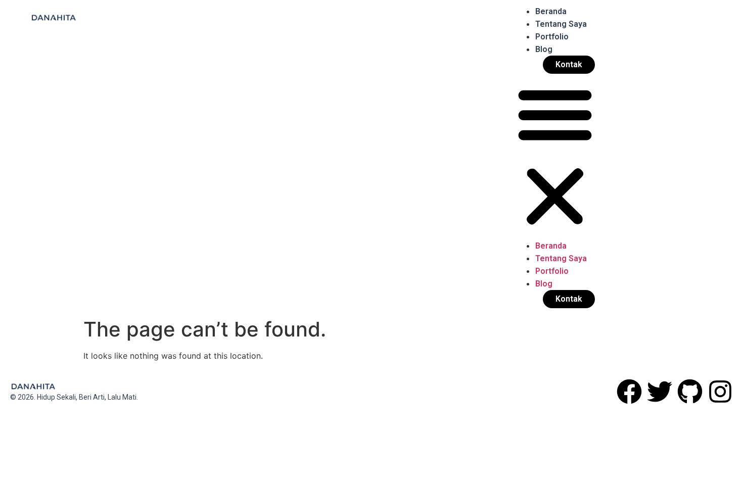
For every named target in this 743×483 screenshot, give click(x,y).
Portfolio (552, 36)
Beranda (551, 11)
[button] (555, 156)
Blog (543, 49)
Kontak (568, 64)
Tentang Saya (561, 24)
